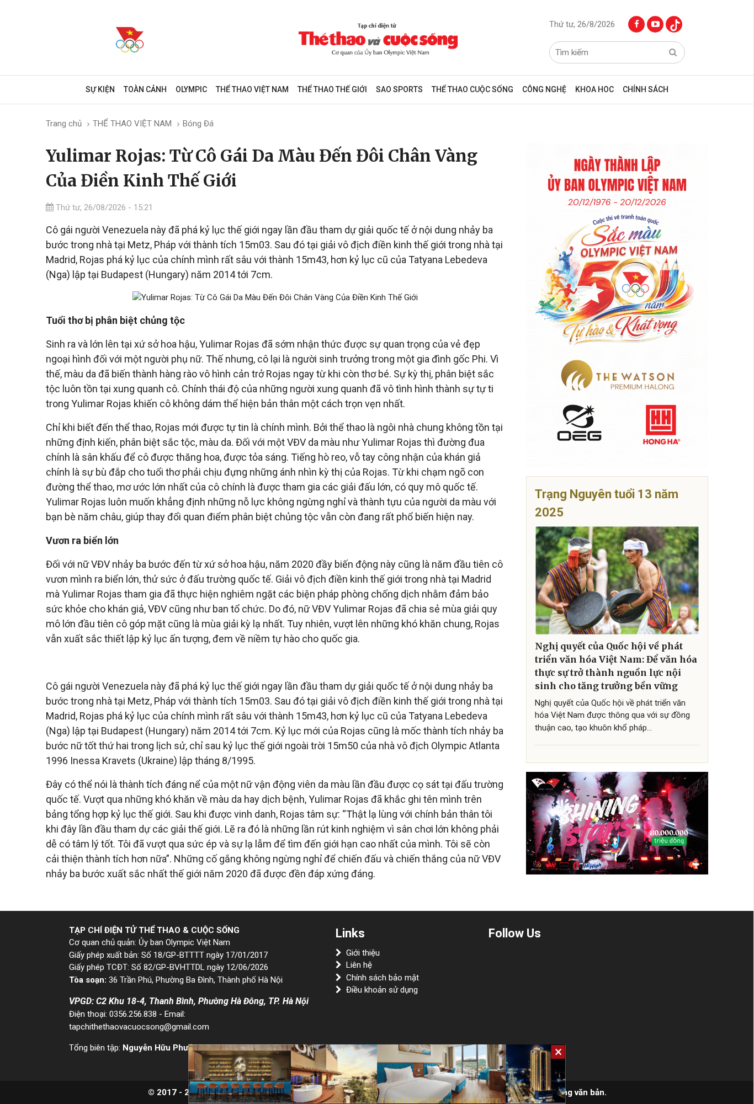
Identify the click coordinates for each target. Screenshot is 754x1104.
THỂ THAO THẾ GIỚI (332, 89)
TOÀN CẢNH (145, 89)
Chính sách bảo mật (382, 978)
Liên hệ (359, 965)
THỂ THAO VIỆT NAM (252, 89)
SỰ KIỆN (100, 89)
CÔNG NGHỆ (544, 89)
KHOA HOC (594, 89)
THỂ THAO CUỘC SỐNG (472, 89)
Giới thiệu (363, 953)
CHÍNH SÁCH (645, 89)
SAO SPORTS (399, 89)
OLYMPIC (191, 89)
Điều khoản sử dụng (382, 990)
